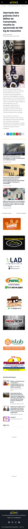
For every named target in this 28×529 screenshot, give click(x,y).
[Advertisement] (14, 453)
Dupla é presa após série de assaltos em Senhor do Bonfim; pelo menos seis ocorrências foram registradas (17, 409)
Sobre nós (24, 6)
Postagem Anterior (7, 213)
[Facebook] (7, 134)
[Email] (20, 134)
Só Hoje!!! (13, 417)
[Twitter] (11, 134)
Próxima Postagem (21, 213)
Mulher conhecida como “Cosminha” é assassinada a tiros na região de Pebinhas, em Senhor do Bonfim (17, 384)
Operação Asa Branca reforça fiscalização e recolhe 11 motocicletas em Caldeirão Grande (14, 158)
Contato (3, 6)
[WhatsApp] (14, 134)
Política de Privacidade (14, 6)
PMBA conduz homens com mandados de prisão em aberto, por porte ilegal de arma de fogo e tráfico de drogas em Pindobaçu (14, 203)
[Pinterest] (17, 134)
